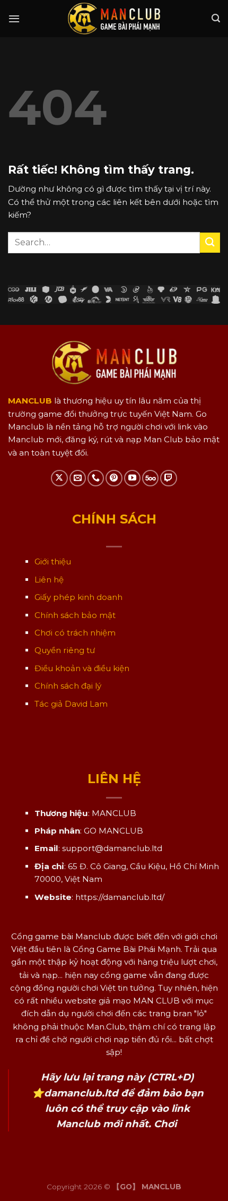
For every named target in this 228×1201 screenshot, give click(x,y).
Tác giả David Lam (71, 704)
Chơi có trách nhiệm (75, 633)
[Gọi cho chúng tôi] (95, 478)
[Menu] (14, 18)
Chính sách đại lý (67, 686)
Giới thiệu (52, 561)
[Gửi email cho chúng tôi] (77, 478)
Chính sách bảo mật (75, 615)
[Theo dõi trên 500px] (150, 478)
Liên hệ (49, 579)
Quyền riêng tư (64, 650)
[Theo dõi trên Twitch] (168, 478)
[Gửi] (210, 242)
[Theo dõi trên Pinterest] (114, 478)
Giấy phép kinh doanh (78, 597)
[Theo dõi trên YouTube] (132, 478)
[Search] (216, 18)
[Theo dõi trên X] (59, 478)
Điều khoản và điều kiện (81, 668)
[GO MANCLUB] (114, 18)
